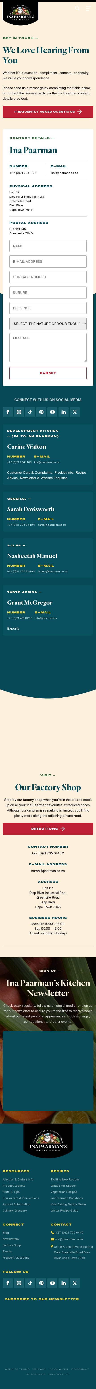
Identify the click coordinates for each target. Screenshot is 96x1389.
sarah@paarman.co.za (52, 524)
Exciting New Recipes (65, 1179)
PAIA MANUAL (59, 1374)
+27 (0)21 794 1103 (23, 172)
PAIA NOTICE (35, 1374)
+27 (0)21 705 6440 (69, 1232)
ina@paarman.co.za (64, 172)
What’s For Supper (63, 1185)
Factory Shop (12, 1245)
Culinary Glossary (15, 1210)
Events (7, 1251)
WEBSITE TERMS (17, 1369)
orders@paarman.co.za (52, 571)
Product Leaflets (14, 1185)
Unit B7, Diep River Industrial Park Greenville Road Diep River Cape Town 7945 (73, 1252)
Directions (44, 829)
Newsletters (11, 1239)
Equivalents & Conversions (21, 1198)
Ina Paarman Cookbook (67, 1198)
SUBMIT (48, 373)
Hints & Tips (11, 1191)
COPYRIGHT (80, 1369)
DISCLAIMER (59, 1369)
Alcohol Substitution (16, 1204)
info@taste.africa (46, 618)
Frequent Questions (16, 1257)
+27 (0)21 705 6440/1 (21, 524)
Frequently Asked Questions (44, 111)
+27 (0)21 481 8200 (19, 618)
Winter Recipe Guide (64, 1210)
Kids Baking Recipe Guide (68, 1204)
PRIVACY (40, 1369)
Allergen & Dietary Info (18, 1179)
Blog (6, 1232)
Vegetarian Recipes (64, 1191)
